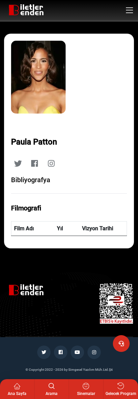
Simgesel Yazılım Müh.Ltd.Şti (90, 369)
